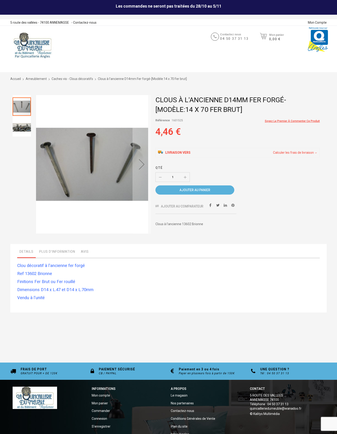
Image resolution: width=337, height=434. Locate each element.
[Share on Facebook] (210, 205)
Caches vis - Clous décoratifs (72, 79)
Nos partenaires (182, 403)
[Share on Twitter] (217, 205)
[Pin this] (233, 205)
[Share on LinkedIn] (225, 205)
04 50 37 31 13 (234, 39)
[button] (142, 164)
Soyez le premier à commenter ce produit (292, 121)
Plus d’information (57, 251)
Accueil (15, 79)
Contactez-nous (85, 22)
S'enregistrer (101, 426)
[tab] (26, 252)
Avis (85, 251)
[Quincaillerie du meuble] (32, 45)
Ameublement (36, 79)
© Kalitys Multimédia (265, 414)
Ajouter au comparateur (182, 206)
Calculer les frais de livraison (293, 152)
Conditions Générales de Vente (193, 418)
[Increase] (185, 177)
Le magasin (179, 395)
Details (26, 251)
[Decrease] (160, 177)
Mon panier (100, 403)
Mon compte (101, 395)
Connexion (99, 418)
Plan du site (179, 426)
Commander (101, 411)
